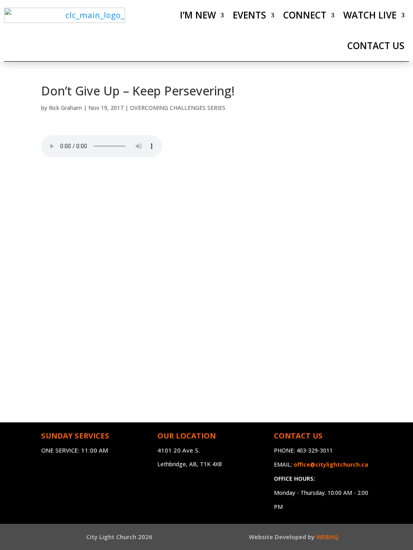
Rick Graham (65, 108)
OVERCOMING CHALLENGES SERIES (177, 108)
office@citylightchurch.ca (331, 464)
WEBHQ (327, 537)
